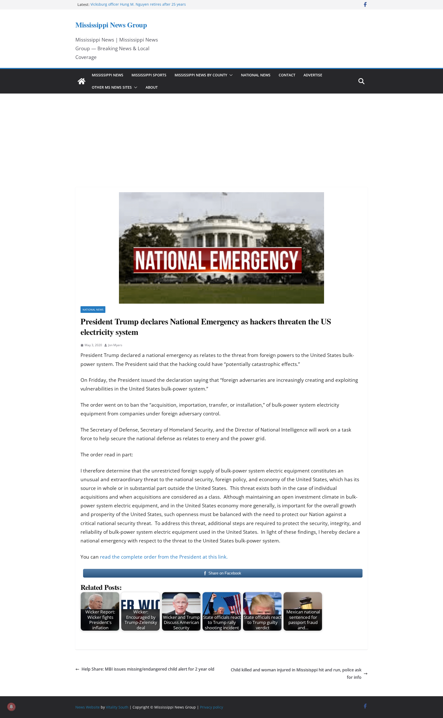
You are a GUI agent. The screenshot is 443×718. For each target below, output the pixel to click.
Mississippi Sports (149, 75)
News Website (87, 707)
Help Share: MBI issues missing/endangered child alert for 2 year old (148, 669)
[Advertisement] (221, 133)
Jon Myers (115, 345)
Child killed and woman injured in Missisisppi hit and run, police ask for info (296, 673)
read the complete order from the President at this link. (164, 556)
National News (255, 75)
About (152, 87)
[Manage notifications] (11, 707)
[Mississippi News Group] (81, 81)
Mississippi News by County (201, 75)
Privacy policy (211, 707)
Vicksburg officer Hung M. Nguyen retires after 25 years (138, 4)
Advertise (313, 75)
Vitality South (117, 707)
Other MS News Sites (112, 87)
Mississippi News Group (111, 24)
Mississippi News (107, 75)
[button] (230, 75)
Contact (287, 75)
